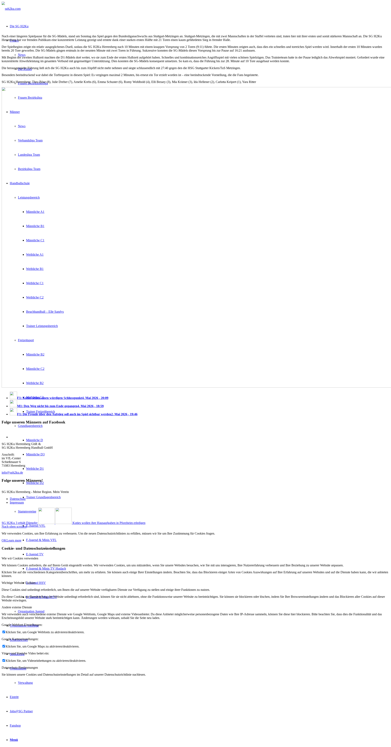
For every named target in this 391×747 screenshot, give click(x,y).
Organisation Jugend (31, 611)
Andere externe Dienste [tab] (17, 607)
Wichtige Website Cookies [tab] (18, 583)
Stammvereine (27, 511)
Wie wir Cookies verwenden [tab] (20, 558)
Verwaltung (25, 682)
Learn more (14, 540)
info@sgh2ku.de (12, 472)
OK (4, 540)
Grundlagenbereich (30, 426)
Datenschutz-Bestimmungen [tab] (20, 667)
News (21, 54)
